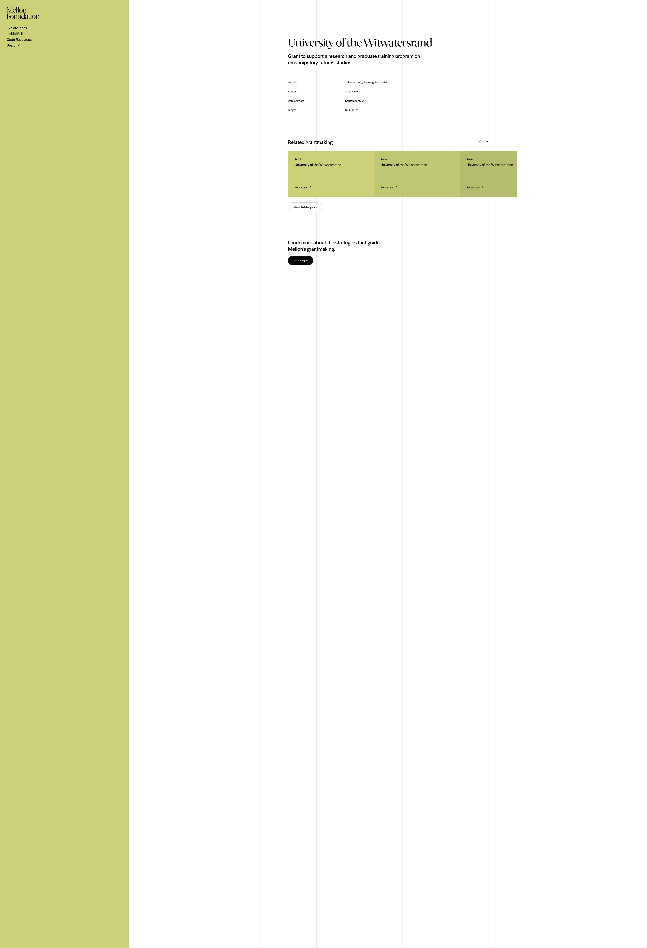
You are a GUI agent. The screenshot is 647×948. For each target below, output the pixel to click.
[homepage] (23, 13)
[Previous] (481, 142)
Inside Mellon (16, 33)
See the (301, 187)
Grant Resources (19, 39)
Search (12, 45)
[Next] (486, 142)
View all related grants (305, 207)
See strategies (300, 260)
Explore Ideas (17, 28)
